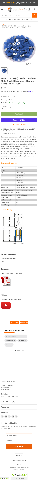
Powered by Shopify (19, 469)
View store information (9, 133)
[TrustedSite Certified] (19, 476)
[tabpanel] (19, 353)
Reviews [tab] (9, 330)
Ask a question (14, 322)
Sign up (19, 446)
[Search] (34, 15)
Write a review (24, 322)
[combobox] (16, 15)
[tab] (20, 330)
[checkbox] (9, 345)
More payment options (19, 124)
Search (19, 464)
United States (18, 460)
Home (3, 24)
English (18, 455)
